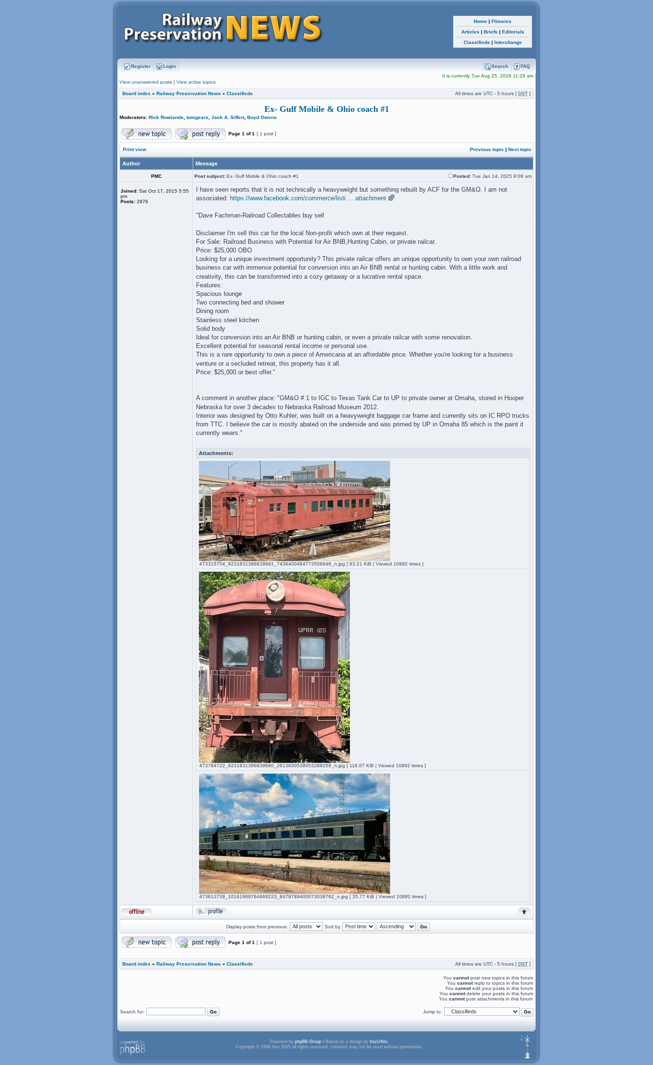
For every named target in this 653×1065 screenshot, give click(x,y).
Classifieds (477, 42)
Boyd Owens (262, 117)
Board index (136, 93)
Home (480, 21)
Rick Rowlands (166, 117)
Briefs (491, 31)
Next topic (520, 149)
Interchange (508, 42)
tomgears (197, 117)
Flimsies (501, 21)
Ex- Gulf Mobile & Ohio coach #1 (326, 109)
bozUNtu (379, 1041)
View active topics (196, 82)
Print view (134, 149)
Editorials (513, 31)
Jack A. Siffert (227, 117)
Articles (470, 31)
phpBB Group (308, 1041)
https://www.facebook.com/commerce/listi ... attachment (308, 198)
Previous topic (487, 149)
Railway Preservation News (188, 93)
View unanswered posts (146, 82)
